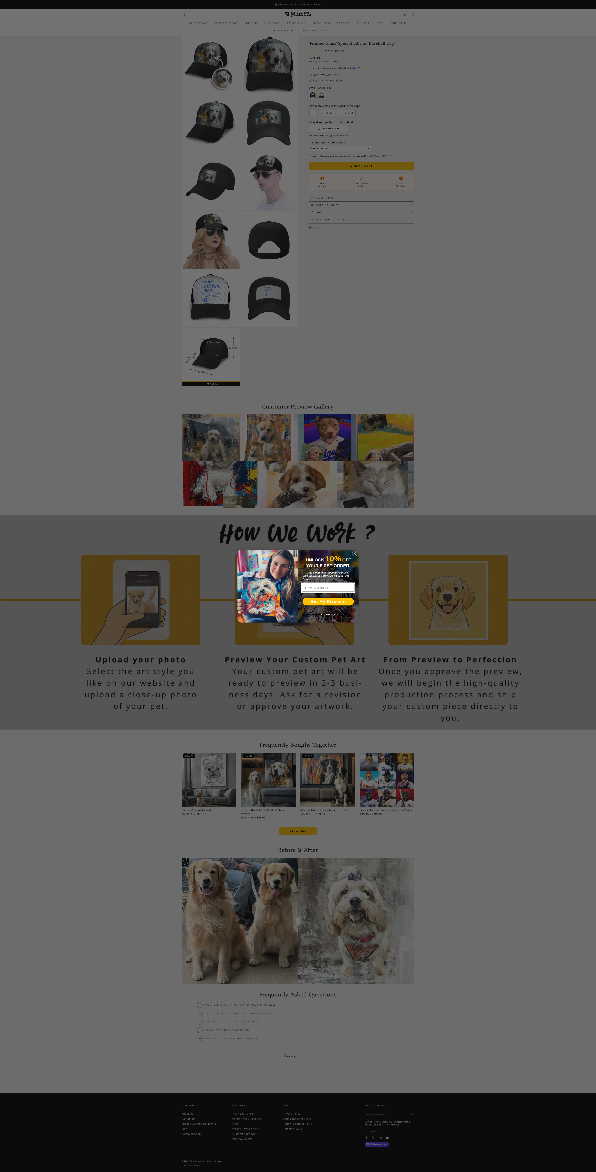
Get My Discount (328, 601)
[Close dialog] (354, 553)
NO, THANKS (328, 615)
